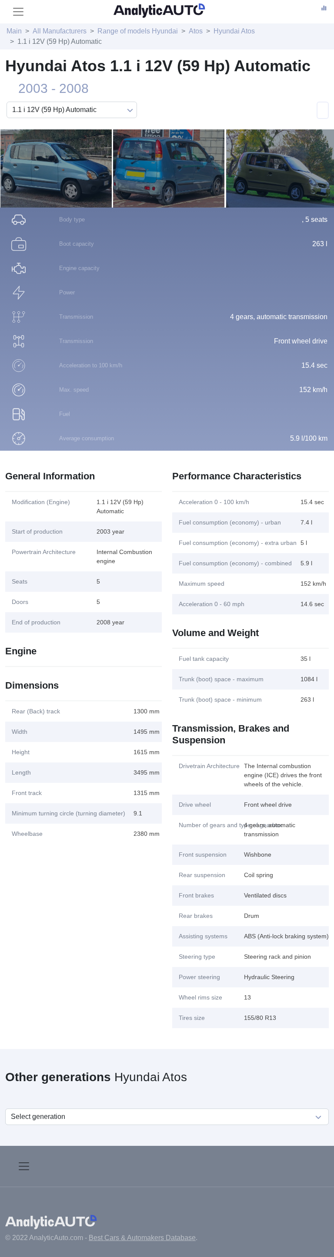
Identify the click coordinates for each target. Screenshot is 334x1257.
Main (14, 31)
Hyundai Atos (234, 31)
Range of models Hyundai (137, 31)
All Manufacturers (60, 31)
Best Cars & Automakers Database (142, 1237)
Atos (196, 31)
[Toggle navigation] (18, 11)
